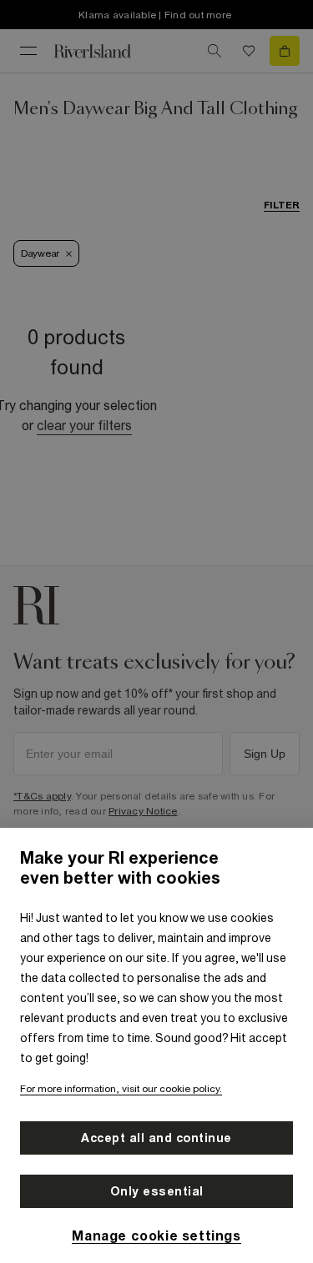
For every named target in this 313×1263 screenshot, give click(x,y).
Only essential (157, 1191)
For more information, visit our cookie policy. (121, 1089)
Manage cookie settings (156, 1235)
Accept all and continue (156, 1138)
